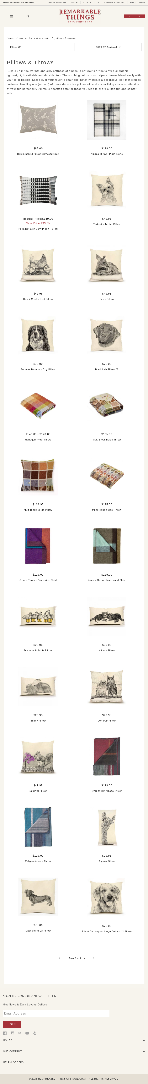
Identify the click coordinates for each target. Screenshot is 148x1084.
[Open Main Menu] (11, 16)
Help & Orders (13, 1062)
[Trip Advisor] (19, 1033)
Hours (7, 1040)
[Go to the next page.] (94, 958)
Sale (74, 2)
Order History (114, 2)
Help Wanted (57, 2)
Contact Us (91, 2)
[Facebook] (5, 1033)
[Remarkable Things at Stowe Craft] (80, 16)
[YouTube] (27, 1033)
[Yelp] (34, 1033)
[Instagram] (12, 1033)
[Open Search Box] (28, 16)
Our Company (12, 1051)
